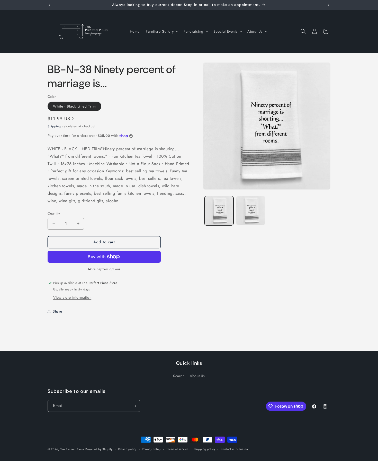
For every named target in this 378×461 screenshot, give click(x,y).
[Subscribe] (134, 406)
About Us (197, 375)
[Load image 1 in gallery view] (218, 210)
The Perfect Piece (72, 449)
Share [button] (57, 311)
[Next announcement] (328, 5)
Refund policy (127, 449)
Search (179, 375)
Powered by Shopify (99, 449)
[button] (162, 31)
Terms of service (177, 449)
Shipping (54, 126)
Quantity (54, 213)
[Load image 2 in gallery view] (250, 210)
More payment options (104, 269)
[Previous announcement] (49, 5)
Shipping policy (204, 449)
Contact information (234, 449)
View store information (72, 297)
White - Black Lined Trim (74, 106)
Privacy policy (151, 449)
